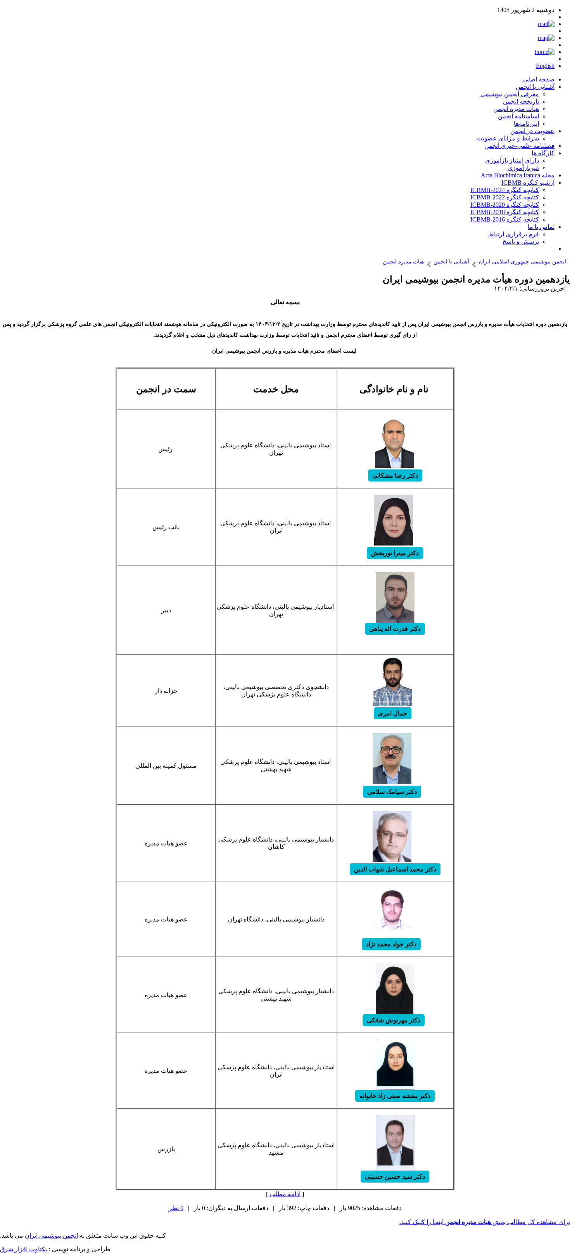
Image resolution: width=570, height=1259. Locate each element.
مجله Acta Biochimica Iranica (517, 175)
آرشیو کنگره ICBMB (527, 182)
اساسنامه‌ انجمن (518, 116)
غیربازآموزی (523, 168)
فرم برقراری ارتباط (513, 234)
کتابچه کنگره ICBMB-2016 (504, 219)
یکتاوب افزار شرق (23, 1249)
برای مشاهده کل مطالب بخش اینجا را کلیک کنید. (484, 1222)
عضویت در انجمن (532, 131)
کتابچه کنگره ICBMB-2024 (504, 190)
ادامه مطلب (285, 1194)
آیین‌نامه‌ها (526, 123)
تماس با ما (541, 226)
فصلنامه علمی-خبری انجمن (519, 145)
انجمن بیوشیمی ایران (51, 1235)
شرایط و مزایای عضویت (508, 138)
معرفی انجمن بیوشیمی (509, 94)
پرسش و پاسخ (521, 241)
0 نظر (176, 1208)
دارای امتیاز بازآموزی (512, 160)
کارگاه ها (543, 153)
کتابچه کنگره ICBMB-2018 (504, 212)
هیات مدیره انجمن (516, 109)
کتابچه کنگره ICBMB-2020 (504, 204)
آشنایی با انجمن (535, 86)
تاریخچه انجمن (521, 101)
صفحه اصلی (538, 79)
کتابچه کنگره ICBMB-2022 (504, 197)
